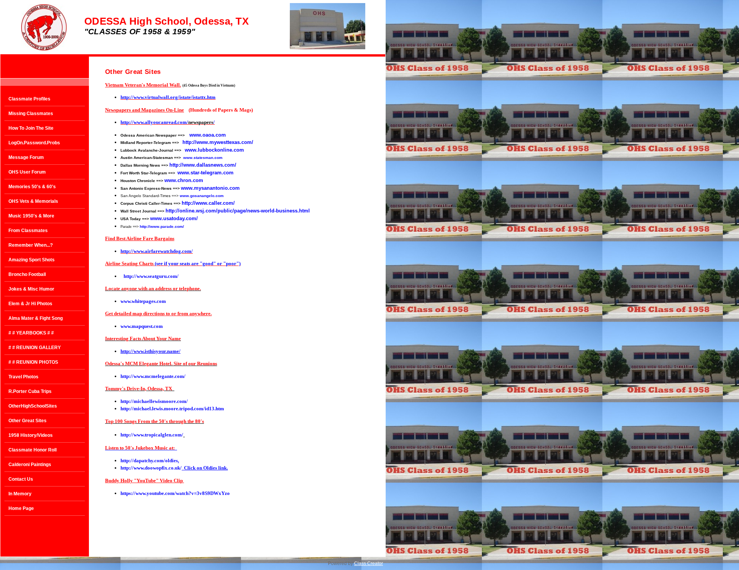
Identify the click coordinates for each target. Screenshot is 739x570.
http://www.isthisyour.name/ (150, 351)
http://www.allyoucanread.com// (167, 122)
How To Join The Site (31, 128)
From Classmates (28, 230)
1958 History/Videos (30, 435)
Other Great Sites (27, 420)
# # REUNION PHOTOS (33, 362)
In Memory (20, 493)
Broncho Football (27, 274)
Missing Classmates (30, 113)
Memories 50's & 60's (32, 186)
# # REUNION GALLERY (34, 347)
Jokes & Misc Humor (31, 289)
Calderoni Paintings (29, 464)
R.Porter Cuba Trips (30, 391)
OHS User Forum (27, 172)
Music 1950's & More (31, 216)
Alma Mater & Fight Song (35, 318)
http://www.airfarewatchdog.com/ (156, 251)
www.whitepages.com (143, 301)
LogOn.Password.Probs (34, 142)
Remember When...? (30, 245)
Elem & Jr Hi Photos (30, 303)
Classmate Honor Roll (32, 450)
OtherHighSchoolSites (32, 406)
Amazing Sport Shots (31, 259)
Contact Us (20, 479)
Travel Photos (23, 376)
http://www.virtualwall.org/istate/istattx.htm (168, 97)
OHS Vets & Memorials (33, 201)
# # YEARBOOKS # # (31, 333)
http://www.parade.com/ (162, 226)
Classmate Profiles (29, 99)
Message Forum (26, 157)
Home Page (21, 508)
